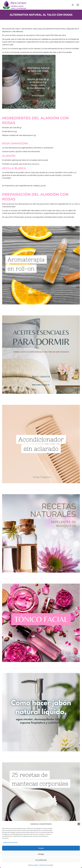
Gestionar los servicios (10, 842)
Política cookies (33, 865)
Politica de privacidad (46, 865)
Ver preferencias (41, 860)
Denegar (41, 854)
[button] (79, 824)
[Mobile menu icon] (78, 5)
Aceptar (41, 848)
